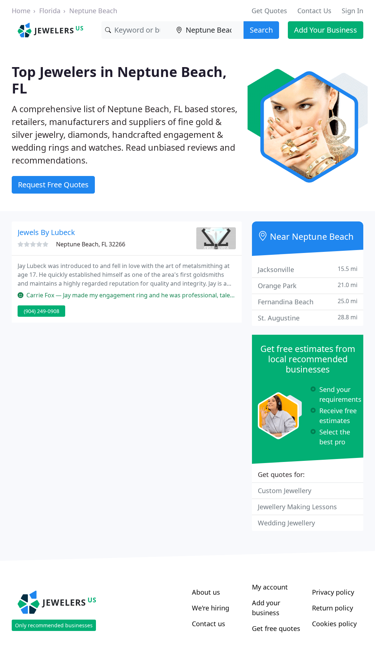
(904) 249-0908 (41, 311)
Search (261, 30)
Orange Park (307, 285)
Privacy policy (333, 592)
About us (206, 592)
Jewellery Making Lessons (297, 506)
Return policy (332, 607)
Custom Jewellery (284, 490)
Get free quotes (276, 628)
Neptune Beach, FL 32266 (90, 244)
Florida (49, 10)
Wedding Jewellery (286, 522)
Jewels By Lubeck (46, 232)
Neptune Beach (93, 10)
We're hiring (210, 607)
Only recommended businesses (54, 625)
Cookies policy (334, 623)
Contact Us (314, 10)
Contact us (208, 623)
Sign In (352, 10)
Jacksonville (307, 269)
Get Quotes (269, 10)
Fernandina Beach (307, 301)
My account (270, 587)
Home (21, 10)
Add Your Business (325, 30)
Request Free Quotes (53, 185)
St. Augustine (307, 317)
